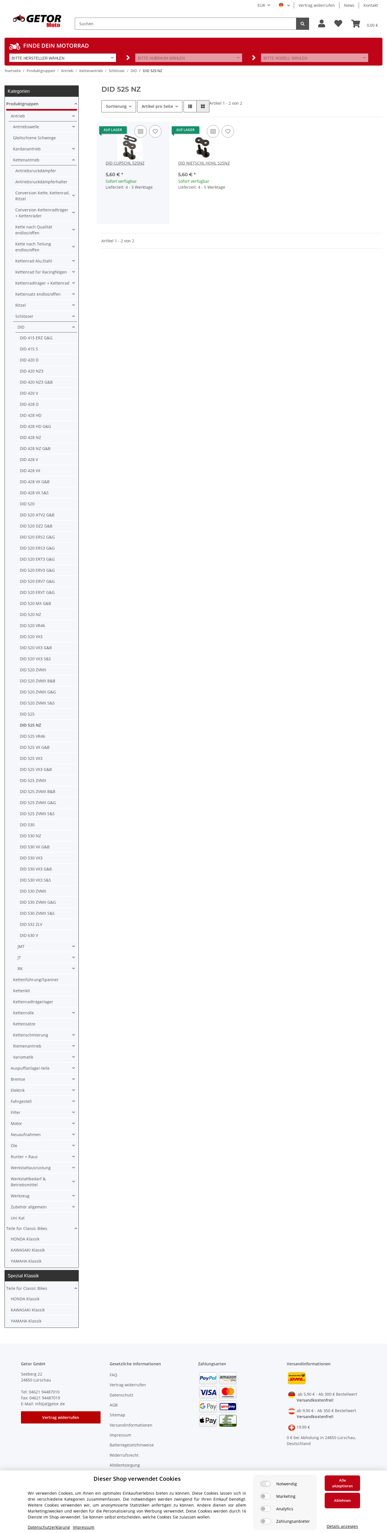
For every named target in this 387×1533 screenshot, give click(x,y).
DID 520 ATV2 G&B (37, 515)
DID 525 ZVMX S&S (37, 813)
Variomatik (23, 1057)
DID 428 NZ (30, 437)
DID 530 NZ (30, 835)
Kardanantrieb (27, 149)
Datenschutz (121, 1395)
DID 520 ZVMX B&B (37, 681)
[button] (322, 24)
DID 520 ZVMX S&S (37, 703)
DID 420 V (29, 393)
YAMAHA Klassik (26, 1261)
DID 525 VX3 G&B (36, 769)
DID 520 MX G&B (35, 603)
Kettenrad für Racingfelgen (41, 272)
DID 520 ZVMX (33, 669)
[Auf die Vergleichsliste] (140, 131)
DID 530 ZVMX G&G (38, 902)
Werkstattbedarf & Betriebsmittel (28, 1181)
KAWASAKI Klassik (28, 1250)
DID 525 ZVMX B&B (37, 791)
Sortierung (116, 106)
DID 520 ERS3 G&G (37, 548)
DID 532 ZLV (31, 924)
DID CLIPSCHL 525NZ (125, 163)
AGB (114, 1405)
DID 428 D (29, 404)
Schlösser (24, 316)
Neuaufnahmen (26, 1134)
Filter (15, 1112)
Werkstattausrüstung (31, 1167)
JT (19, 957)
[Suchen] (302, 24)
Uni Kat (18, 1218)
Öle (14, 1145)
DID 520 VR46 (32, 625)
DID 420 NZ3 (31, 371)
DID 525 (27, 714)
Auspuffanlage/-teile (30, 1068)
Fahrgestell (21, 1101)
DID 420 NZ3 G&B (36, 382)
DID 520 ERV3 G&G (37, 570)
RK (20, 968)
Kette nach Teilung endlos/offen (33, 247)
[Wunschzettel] (338, 24)
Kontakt (370, 5)
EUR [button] (261, 5)
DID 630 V (29, 935)
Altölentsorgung (125, 1465)
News (349, 5)
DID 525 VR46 (32, 736)
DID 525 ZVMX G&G (38, 802)
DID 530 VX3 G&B (36, 869)
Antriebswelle (26, 126)
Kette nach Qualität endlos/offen (33, 229)
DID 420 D (29, 360)
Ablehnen (342, 1500)
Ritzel (20, 305)
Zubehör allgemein (29, 1207)
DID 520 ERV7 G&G (37, 581)
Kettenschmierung (30, 1035)
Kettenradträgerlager (33, 1001)
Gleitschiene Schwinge (34, 137)
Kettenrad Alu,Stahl (33, 261)
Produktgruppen (22, 103)
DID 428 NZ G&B (35, 448)
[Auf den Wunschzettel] (155, 131)
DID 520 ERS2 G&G (37, 537)
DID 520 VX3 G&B (36, 647)
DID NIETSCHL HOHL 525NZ (204, 163)
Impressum (120, 1435)
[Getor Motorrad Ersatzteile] (36, 20)
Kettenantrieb (26, 160)
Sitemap (117, 1415)
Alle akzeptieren (342, 1483)
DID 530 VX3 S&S (35, 880)
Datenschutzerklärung (49, 1527)
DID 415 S (29, 349)
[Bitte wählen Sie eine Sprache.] (284, 5)
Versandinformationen (131, 1425)
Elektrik (18, 1090)
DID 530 (27, 824)
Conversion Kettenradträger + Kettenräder (41, 212)
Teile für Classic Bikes (26, 1228)
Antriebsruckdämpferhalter (41, 181)
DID (21, 327)
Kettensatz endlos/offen (38, 294)
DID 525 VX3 (31, 758)
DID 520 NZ (30, 614)
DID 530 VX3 (31, 858)
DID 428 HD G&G (35, 426)
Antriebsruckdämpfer (35, 170)
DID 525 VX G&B (35, 747)
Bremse (18, 1079)
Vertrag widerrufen (317, 5)
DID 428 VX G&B (35, 481)
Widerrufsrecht (124, 1455)
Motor (16, 1123)
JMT (21, 946)
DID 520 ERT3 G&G (37, 559)
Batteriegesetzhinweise (132, 1445)
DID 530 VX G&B (35, 846)
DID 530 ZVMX (33, 891)
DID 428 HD (30, 415)
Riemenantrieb (27, 1046)
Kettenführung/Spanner (36, 979)
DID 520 (27, 503)
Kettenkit (21, 990)
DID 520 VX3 (31, 636)
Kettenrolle (23, 1012)
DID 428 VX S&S (34, 492)
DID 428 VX (30, 470)
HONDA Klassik (25, 1239)
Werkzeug (20, 1195)
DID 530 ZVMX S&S (37, 913)
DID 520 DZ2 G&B (36, 526)
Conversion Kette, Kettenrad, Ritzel (42, 195)
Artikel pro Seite (157, 106)
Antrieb (18, 116)
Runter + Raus (24, 1156)
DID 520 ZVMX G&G (38, 692)
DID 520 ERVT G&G (37, 592)
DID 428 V (29, 459)
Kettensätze (24, 1024)
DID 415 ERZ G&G (36, 337)
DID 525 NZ (30, 725)
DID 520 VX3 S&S (35, 658)
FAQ (113, 1375)
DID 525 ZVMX (33, 780)
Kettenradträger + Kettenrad (42, 283)
